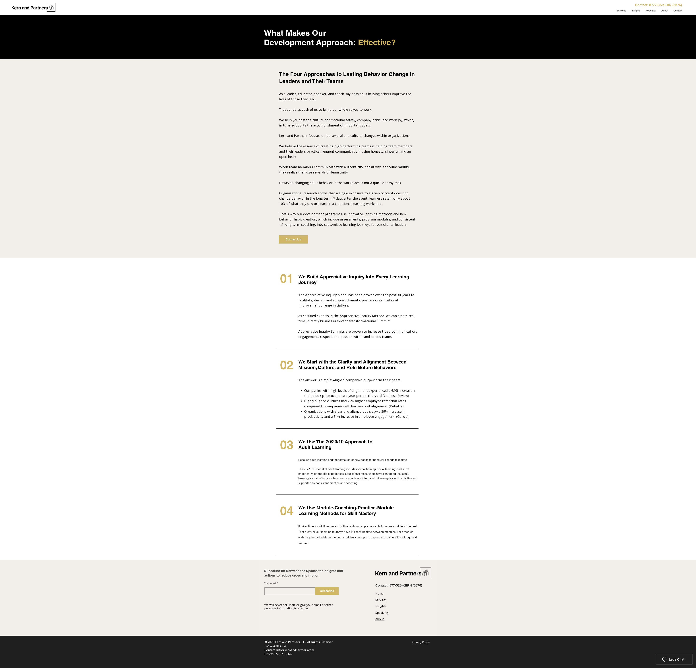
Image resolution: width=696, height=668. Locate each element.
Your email (270, 583)
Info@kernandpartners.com (295, 650)
